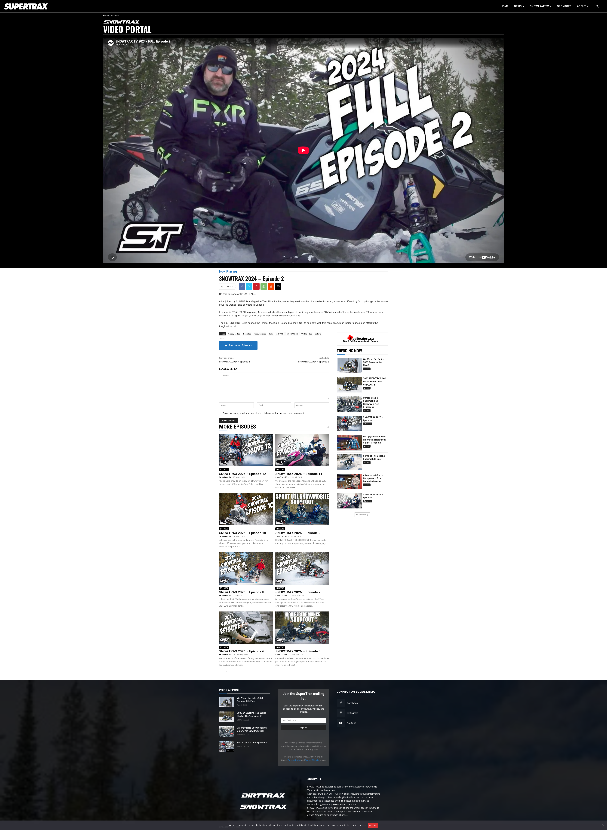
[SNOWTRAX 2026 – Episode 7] (302, 568)
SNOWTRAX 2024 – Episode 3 (313, 361)
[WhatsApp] (264, 286)
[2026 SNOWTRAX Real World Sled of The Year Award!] (349, 384)
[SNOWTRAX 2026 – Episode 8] (246, 568)
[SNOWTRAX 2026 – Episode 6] (246, 627)
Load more (361, 514)
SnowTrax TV (225, 477)
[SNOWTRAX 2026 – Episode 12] (246, 450)
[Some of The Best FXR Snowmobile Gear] (349, 462)
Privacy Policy (294, 760)
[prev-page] (221, 672)
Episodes (115, 15)
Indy (271, 334)
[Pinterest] (256, 286)
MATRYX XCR (292, 334)
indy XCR (279, 334)
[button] (597, 6)
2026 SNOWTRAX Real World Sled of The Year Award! (374, 381)
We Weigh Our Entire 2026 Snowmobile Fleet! (373, 362)
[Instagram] (341, 713)
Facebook (352, 703)
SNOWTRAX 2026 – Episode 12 (242, 474)
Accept (373, 825)
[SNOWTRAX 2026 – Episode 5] (302, 627)
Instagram (352, 712)
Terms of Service (312, 760)
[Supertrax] (61, 6)
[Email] (278, 286)
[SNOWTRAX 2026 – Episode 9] (302, 509)
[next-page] (226, 672)
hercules (247, 334)
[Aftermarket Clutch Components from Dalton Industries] (349, 481)
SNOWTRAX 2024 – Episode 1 (234, 361)
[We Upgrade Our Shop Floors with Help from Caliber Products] (349, 442)
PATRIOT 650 (306, 334)
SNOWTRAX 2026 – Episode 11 (298, 474)
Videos (367, 369)
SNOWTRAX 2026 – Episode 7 (297, 592)
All (328, 427)
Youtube (351, 722)
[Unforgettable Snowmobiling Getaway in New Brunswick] (349, 404)
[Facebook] (242, 286)
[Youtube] (341, 723)
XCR (222, 338)
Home (106, 15)
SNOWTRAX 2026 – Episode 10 (242, 533)
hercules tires (260, 334)
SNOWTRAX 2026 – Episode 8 (241, 592)
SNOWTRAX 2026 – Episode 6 (241, 651)
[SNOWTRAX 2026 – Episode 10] (246, 509)
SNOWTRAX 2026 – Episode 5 (297, 651)
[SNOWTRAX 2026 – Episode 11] (302, 450)
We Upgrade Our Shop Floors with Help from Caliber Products (374, 439)
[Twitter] (249, 286)
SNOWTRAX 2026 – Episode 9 (297, 533)
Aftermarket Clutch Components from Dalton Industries (373, 478)
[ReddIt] (271, 286)
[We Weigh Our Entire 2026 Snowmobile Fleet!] (349, 365)
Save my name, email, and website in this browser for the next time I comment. (263, 413)
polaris (318, 334)
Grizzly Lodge (234, 334)
